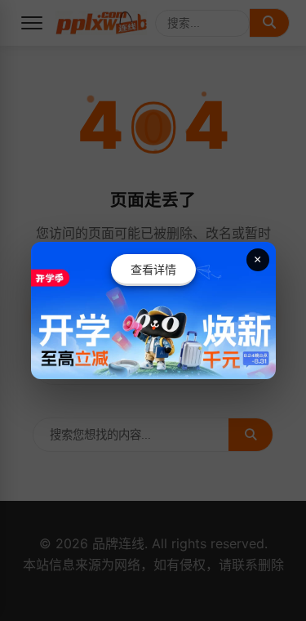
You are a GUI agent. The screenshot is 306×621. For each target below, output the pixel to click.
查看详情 (153, 269)
